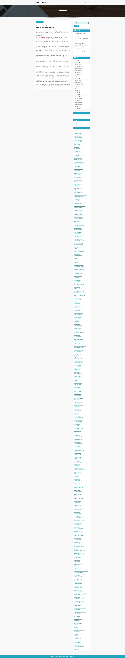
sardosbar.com (76, 248)
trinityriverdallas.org (77, 306)
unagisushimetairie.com (78, 171)
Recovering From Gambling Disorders (45, 27)
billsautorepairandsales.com (79, 598)
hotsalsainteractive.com (78, 140)
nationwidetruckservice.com (79, 450)
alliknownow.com (77, 348)
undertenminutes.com (78, 145)
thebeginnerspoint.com (78, 337)
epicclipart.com (76, 178)
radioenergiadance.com (78, 188)
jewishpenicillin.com (77, 292)
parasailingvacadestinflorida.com (80, 612)
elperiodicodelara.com (78, 133)
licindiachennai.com (77, 136)
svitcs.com (76, 477)
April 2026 (77, 60)
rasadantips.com (77, 148)
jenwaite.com (76, 620)
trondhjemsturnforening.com (79, 594)
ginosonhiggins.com (77, 424)
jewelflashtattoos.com (78, 173)
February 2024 (77, 98)
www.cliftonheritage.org (78, 547)
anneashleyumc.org (77, 532)
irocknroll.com (76, 241)
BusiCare (67, 656)
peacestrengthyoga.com (78, 524)
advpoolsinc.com (77, 465)
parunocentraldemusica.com (79, 591)
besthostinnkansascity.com (79, 643)
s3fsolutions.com (77, 222)
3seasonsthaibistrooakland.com (79, 309)
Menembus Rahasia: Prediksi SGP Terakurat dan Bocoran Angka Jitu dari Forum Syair (81, 43)
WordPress (60, 656)
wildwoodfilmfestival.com (78, 196)
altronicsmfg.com (77, 151)
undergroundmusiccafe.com (79, 646)
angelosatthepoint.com (78, 466)
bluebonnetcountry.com (78, 177)
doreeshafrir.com (77, 387)
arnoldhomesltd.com (77, 232)
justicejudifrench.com (78, 396)
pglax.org (75, 432)
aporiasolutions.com (77, 488)
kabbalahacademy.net (78, 273)
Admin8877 (39, 25)
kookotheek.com (77, 189)
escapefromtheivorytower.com (79, 225)
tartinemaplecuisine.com (78, 405)
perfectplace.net (77, 307)
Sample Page (87, 2)
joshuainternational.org (78, 513)
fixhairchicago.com (77, 472)
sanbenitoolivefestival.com (79, 332)
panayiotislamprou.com (78, 191)
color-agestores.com (77, 318)
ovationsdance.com (77, 299)
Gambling (45, 25)
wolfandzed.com (77, 561)
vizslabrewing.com (77, 252)
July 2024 (77, 88)
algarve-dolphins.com (78, 421)
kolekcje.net (76, 302)
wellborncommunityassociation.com (80, 195)
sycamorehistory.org (77, 568)
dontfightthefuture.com (78, 230)
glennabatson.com (77, 355)
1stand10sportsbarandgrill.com (79, 269)
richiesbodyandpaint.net (78, 134)
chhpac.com (76, 635)
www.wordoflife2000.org (78, 243)
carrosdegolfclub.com (78, 218)
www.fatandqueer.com (78, 531)
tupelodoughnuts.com (78, 263)
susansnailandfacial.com (78, 514)
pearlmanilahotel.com (78, 180)
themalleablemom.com (78, 399)
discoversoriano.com (77, 336)
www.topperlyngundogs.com (79, 520)
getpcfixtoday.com (77, 174)
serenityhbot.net (77, 512)
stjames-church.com (77, 384)
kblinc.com (76, 258)
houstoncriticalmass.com (78, 344)
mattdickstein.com (77, 505)
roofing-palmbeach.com (78, 229)
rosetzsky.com (76, 380)
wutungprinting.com (77, 425)
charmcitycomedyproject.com (79, 388)
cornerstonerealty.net (78, 569)
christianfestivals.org (77, 418)
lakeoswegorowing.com (78, 628)
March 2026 (77, 62)
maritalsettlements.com (78, 427)
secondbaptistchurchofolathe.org (80, 632)
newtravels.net (76, 156)
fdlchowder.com (77, 542)
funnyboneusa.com (77, 442)
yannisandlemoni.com (78, 255)
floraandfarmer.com (77, 221)
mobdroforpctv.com (77, 329)
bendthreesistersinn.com (78, 439)
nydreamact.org (77, 170)
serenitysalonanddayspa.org (79, 141)
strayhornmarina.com (78, 357)
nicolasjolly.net (76, 372)
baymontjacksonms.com (78, 429)
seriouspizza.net (77, 479)
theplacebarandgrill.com (78, 462)
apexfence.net (76, 649)
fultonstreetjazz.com (77, 200)
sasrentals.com (40, 2)
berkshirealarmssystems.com (79, 251)
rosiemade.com (76, 262)
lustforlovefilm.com (77, 370)
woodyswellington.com (78, 583)
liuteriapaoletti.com (77, 435)
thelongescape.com (77, 414)
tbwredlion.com (77, 597)
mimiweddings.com (77, 642)
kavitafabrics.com (77, 446)
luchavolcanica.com (77, 447)
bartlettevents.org (77, 202)
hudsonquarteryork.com (78, 587)
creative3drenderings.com (78, 498)
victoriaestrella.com (77, 454)
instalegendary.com (77, 166)
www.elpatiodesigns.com (78, 586)
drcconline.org (76, 461)
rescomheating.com (77, 641)
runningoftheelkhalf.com (78, 521)
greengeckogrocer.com (78, 281)
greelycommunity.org (77, 377)
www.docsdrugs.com (77, 539)
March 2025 (77, 78)
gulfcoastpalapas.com (78, 491)
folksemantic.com (77, 247)
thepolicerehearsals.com (78, 347)
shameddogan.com (77, 495)
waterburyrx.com (77, 464)
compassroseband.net (78, 480)
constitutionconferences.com (79, 475)
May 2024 (76, 92)
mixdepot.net (76, 565)
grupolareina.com (77, 204)
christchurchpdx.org (77, 365)
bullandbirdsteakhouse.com (79, 545)
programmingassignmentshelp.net (80, 154)
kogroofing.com (77, 185)
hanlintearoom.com (77, 617)
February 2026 (77, 64)
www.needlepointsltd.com (78, 543)
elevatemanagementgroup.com (79, 621)
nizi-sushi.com (76, 407)
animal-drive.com (77, 483)
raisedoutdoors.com (77, 237)
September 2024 (78, 84)
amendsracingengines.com (78, 528)
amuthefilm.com (77, 369)
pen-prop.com (76, 516)
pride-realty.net (77, 613)
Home (83, 2)
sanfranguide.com (77, 340)
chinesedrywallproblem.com (79, 438)
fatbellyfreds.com (77, 584)
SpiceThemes (71, 656)
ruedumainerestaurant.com (79, 379)
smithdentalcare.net (77, 645)
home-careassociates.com (78, 313)
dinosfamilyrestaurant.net (78, 214)
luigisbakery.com (77, 558)
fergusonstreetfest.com (78, 602)
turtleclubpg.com (77, 451)
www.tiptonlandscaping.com (79, 553)
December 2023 (78, 102)
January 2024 (77, 100)
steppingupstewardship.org (79, 554)
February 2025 (77, 80)
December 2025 (78, 68)
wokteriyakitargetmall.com (79, 284)
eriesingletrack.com (77, 259)
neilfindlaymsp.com (77, 458)
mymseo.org (76, 634)
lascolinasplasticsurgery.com (79, 546)
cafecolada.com (77, 335)
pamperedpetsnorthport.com (79, 261)
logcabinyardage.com (77, 501)
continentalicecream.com (78, 361)
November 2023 (78, 104)
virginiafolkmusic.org (77, 298)
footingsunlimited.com (78, 536)
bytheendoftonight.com (78, 325)
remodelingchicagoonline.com (79, 550)
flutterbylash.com (77, 616)
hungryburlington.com (78, 402)
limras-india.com (77, 132)
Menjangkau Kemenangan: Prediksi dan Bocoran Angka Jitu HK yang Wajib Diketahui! (81, 52)
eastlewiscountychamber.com (79, 350)
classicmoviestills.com (78, 333)
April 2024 (77, 94)
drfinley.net (76, 624)
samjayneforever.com (78, 604)
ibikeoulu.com (76, 392)
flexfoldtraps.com (77, 527)
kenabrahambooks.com (78, 366)
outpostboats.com (77, 324)
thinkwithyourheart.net (78, 239)
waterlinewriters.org (77, 494)
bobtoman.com (76, 182)
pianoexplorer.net (77, 575)
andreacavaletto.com (77, 314)
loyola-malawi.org (77, 321)
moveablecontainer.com (78, 203)
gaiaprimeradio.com (77, 410)
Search (76, 25)
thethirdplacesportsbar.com (79, 580)
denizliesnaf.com (77, 473)
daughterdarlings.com (78, 137)
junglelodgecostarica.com (78, 417)
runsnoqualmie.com (77, 538)
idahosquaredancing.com (78, 244)
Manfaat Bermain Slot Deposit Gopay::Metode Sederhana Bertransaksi (80, 35)
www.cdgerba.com (77, 590)
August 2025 (77, 76)
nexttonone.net (76, 510)
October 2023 (77, 106)
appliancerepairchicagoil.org (79, 163)
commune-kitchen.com (78, 368)
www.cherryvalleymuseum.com (79, 206)
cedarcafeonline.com (77, 143)
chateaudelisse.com (77, 193)
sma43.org (76, 549)
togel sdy (43, 37)
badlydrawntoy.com (77, 506)
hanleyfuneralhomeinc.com (79, 266)
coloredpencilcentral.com (78, 233)
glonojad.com (76, 381)
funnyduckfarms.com (78, 619)
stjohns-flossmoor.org (78, 440)
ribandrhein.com (77, 300)
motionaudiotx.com (77, 638)
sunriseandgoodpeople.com (79, 436)
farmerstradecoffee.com (78, 499)
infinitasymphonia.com (78, 373)
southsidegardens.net (78, 576)
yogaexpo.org (76, 311)
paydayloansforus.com (78, 158)
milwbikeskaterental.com (78, 428)
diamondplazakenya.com (78, 595)
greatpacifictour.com (77, 453)
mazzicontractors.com (78, 579)
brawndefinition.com (77, 359)
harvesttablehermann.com (78, 217)
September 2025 (78, 74)
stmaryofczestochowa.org (78, 395)
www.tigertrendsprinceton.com (79, 517)
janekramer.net (76, 406)
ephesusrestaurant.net (78, 582)
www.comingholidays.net (78, 339)
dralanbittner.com (77, 254)
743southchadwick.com (78, 226)
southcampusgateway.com (78, 192)
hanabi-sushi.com (77, 560)
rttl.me (75, 639)
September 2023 (78, 108)
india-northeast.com (77, 228)
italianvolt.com (76, 250)
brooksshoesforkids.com (78, 486)
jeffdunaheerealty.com (78, 523)
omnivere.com (76, 147)
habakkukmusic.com (77, 509)
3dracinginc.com (77, 343)
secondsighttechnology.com (79, 278)
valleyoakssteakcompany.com (79, 469)
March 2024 (77, 96)
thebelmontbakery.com (78, 159)
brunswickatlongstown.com (79, 403)
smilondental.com (77, 274)
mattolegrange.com (77, 416)
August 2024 (77, 86)
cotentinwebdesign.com (78, 207)
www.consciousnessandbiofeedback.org (81, 571)
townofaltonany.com (77, 431)
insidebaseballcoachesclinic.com (80, 608)
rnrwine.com (76, 627)
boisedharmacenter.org (78, 317)
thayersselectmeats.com (78, 487)
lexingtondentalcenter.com (79, 285)
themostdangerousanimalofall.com (80, 346)
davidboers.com (77, 502)
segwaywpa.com (77, 490)
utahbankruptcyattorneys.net (79, 240)
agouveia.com (76, 631)
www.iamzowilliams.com (78, 572)
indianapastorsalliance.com (79, 468)
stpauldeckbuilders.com (78, 535)
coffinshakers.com (77, 394)
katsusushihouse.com (78, 376)
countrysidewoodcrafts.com (79, 162)
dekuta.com (76, 562)
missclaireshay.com (77, 130)
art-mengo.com (77, 409)
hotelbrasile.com (77, 199)
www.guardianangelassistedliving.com (81, 593)
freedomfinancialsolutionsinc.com (80, 525)
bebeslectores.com (77, 211)
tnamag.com (76, 484)
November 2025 (78, 70)
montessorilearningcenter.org (79, 601)
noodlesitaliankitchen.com (78, 169)
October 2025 (77, 72)
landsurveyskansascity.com (79, 534)
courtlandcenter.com (77, 457)
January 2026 (77, 66)
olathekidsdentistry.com (78, 265)
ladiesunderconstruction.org (79, 210)
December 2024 (78, 82)
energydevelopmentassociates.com (80, 219)
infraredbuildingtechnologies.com (80, 215)
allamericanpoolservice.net (79, 291)
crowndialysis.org (77, 288)
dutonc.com (76, 413)
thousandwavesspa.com (78, 455)
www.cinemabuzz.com (78, 564)
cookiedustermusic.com (78, 443)
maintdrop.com (76, 181)
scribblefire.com (77, 310)
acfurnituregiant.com (77, 144)
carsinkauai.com (77, 609)
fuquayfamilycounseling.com (79, 630)
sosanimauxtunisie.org (78, 184)
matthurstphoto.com (77, 605)
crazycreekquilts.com (78, 362)
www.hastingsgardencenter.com (79, 573)
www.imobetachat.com (78, 503)
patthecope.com (77, 476)
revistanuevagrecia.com (78, 383)
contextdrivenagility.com (78, 391)
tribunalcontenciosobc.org (78, 351)
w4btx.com (76, 270)
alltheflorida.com (77, 606)
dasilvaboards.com (77, 354)
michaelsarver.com (77, 280)
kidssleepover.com (77, 155)
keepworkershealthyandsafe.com (80, 167)
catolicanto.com (77, 303)
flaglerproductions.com (78, 358)
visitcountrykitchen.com (78, 420)
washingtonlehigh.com (78, 557)
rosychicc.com (76, 322)
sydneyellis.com (77, 287)
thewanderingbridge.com (78, 398)
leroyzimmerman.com (78, 623)
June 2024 (77, 90)
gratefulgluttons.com (77, 328)
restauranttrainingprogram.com (79, 289)
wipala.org (76, 320)
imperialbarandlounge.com (78, 236)
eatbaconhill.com (77, 152)
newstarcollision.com (78, 276)
